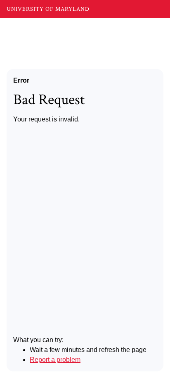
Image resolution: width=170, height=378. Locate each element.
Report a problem (55, 359)
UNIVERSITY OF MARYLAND (48, 9)
